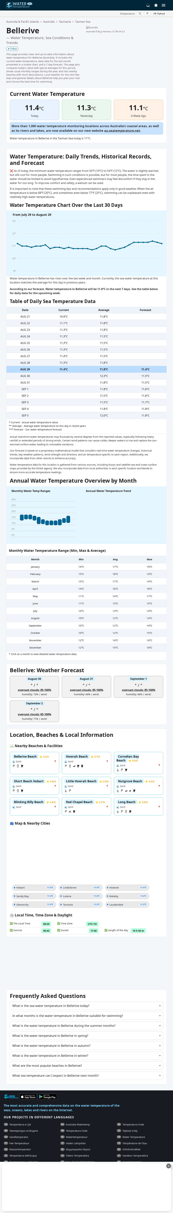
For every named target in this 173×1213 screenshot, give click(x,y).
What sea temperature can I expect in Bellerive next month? (55, 1075)
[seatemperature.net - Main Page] (19, 5)
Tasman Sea (82, 22)
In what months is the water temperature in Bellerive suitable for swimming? (67, 1016)
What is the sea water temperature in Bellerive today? (50, 1006)
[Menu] (163, 5)
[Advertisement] (82, 1187)
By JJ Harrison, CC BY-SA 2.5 (111, 31)
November (35, 640)
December (35, 647)
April (35, 588)
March (35, 581)
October (35, 632)
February (35, 574)
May (35, 596)
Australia (49, 22)
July (35, 611)
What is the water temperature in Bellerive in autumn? (51, 1046)
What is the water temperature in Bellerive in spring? (50, 1036)
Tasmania (65, 22)
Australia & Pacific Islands (22, 22)
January (35, 566)
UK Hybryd (159, 13)
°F (147, 13)
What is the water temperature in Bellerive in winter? (50, 1056)
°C (139, 13)
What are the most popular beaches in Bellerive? (47, 1066)
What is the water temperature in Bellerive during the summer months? (63, 1026)
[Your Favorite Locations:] (156, 5)
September (35, 625)
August (35, 618)
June (35, 603)
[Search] (148, 5)
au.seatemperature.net (122, 131)
